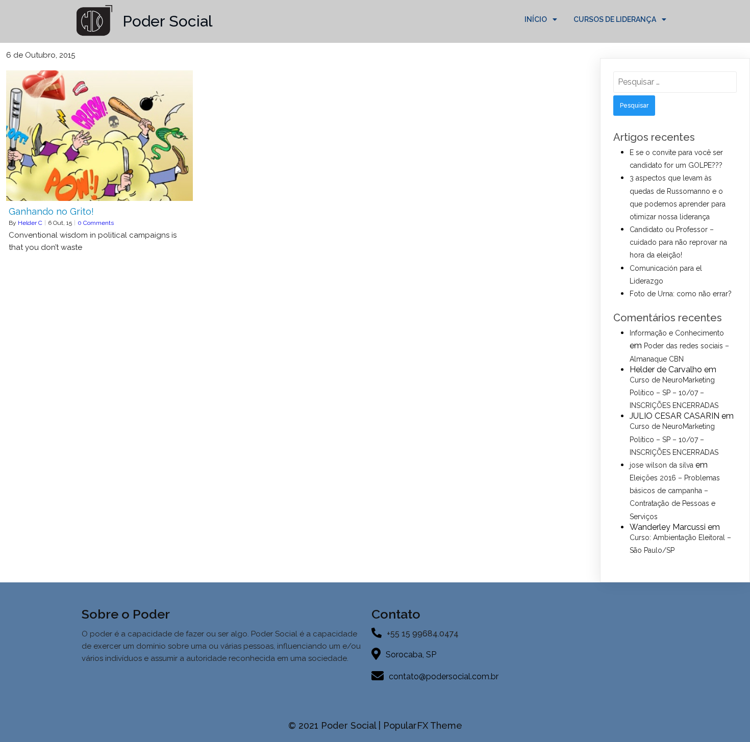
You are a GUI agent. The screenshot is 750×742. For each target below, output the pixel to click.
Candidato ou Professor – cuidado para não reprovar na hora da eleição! (678, 242)
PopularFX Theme (422, 725)
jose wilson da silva (661, 465)
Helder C (30, 222)
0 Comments (96, 222)
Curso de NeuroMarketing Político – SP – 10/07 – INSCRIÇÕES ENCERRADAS (674, 393)
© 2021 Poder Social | (335, 725)
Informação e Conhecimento (677, 333)
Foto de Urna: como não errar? (681, 294)
